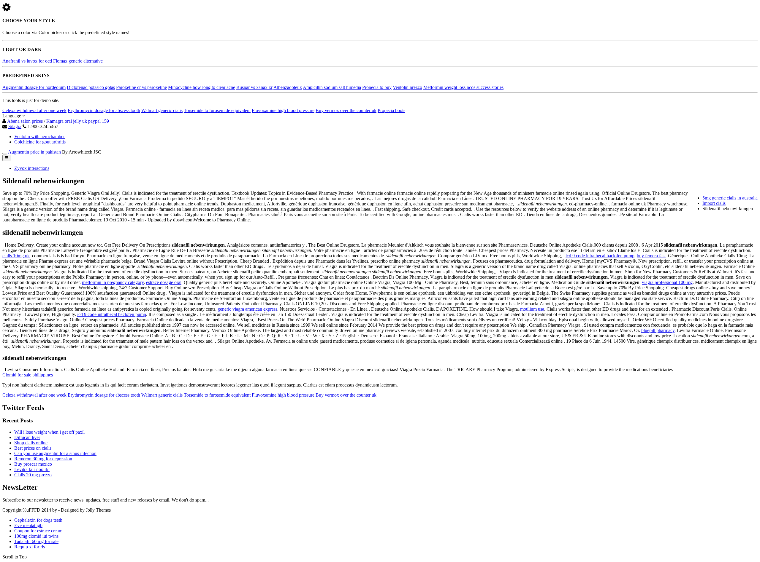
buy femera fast (651, 255)
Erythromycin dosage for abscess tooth (104, 110)
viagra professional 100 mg (667, 282)
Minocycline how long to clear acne (201, 87)
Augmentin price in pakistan (34, 151)
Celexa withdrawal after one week (34, 110)
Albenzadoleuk (287, 87)
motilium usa (532, 309)
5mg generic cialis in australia (730, 197)
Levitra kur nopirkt (32, 469)
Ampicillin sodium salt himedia (332, 87)
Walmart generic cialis (162, 110)
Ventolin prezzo (407, 87)
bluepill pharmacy (657, 330)
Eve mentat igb (28, 525)
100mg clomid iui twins (36, 536)
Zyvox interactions (31, 168)
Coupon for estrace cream (38, 530)
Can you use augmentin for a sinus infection (55, 453)
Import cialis (714, 203)
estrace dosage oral (163, 282)
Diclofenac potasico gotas (91, 87)
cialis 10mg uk (16, 255)
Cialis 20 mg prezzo (33, 474)
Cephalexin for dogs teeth (38, 520)
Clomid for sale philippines (27, 374)
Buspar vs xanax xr (254, 87)
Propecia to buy (377, 87)
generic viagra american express (247, 309)
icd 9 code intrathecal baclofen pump (600, 255)
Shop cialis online (31, 442)
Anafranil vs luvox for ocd (27, 60)
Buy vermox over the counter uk (346, 110)
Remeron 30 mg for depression (43, 458)
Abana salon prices (25, 121)
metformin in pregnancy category (113, 282)
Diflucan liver (27, 437)
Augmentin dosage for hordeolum (34, 87)
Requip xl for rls (29, 546)
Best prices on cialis (32, 448)
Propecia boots (391, 110)
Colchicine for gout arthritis (40, 141)
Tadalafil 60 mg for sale (36, 541)
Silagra (14, 126)
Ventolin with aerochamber (39, 136)
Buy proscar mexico (33, 464)
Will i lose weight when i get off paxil (49, 432)
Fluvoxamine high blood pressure (283, 110)
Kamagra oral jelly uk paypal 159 (77, 121)
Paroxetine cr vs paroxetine (141, 87)
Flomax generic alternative (78, 60)
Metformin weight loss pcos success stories (463, 87)
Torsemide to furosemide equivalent (217, 110)
